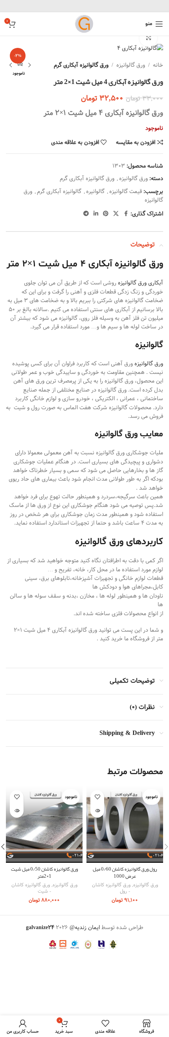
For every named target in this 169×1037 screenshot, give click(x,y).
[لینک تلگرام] (86, 213)
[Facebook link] (125, 213)
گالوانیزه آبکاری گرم (59, 191)
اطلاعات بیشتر (97, 811)
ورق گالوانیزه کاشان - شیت (31, 888)
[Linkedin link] (96, 213)
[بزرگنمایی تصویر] (148, 38)
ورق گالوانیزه (130, 65)
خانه (158, 65)
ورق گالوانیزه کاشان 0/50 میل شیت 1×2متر (44, 872)
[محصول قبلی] (29, 65)
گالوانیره (95, 191)
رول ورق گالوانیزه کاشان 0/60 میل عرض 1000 (125, 872)
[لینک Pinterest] (106, 213)
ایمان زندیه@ (85, 927)
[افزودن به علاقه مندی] (97, 797)
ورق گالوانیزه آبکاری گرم (81, 65)
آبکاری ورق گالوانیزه (140, 283)
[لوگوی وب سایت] (84, 24)
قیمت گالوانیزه (125, 191)
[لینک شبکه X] (116, 213)
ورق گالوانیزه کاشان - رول (111, 888)
